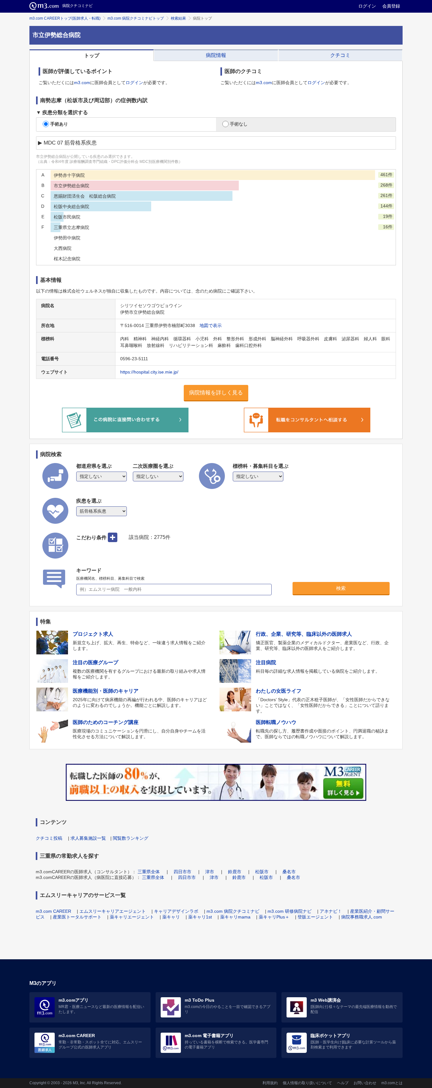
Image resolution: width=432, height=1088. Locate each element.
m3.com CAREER (53, 911)
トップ (91, 55)
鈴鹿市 (234, 871)
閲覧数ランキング (130, 838)
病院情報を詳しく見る (216, 393)
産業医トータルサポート (77, 916)
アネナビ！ (331, 911)
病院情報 (216, 55)
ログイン (367, 6)
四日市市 (182, 871)
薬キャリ (171, 916)
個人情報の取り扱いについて (307, 1083)
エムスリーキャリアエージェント (112, 911)
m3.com (82, 82)
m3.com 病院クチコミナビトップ (136, 18)
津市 (209, 871)
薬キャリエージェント (132, 916)
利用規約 (270, 1083)
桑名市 (289, 871)
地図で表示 (211, 325)
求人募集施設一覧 (88, 838)
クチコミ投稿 (49, 838)
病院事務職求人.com (361, 916)
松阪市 (261, 871)
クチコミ (340, 55)
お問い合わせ (365, 1083)
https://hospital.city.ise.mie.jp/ (149, 371)
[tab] (91, 55)
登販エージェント (315, 916)
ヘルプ (343, 1083)
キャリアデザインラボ (176, 911)
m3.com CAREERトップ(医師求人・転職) (65, 18)
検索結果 (178, 18)
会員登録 (391, 6)
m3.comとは (392, 1083)
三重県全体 (149, 871)
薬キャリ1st (200, 916)
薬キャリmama (235, 916)
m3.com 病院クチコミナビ (233, 911)
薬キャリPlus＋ (274, 916)
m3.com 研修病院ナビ (290, 911)
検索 (341, 588)
